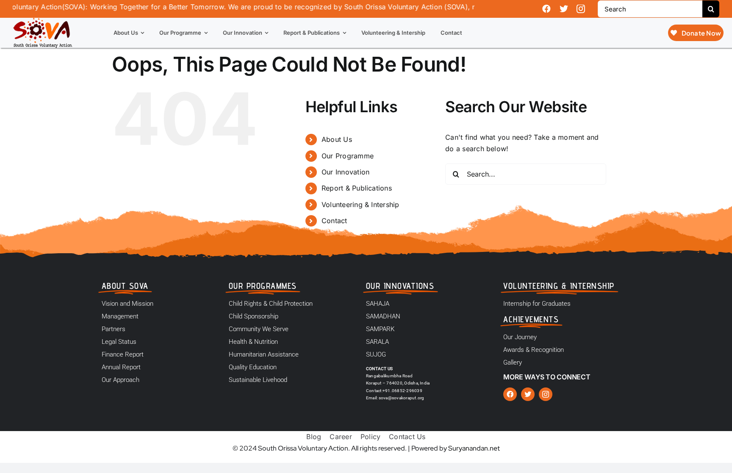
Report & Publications (357, 188)
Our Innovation (345, 172)
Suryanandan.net (474, 448)
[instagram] (581, 9)
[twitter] (564, 9)
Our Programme (348, 156)
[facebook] (546, 9)
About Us (337, 139)
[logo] (42, 21)
